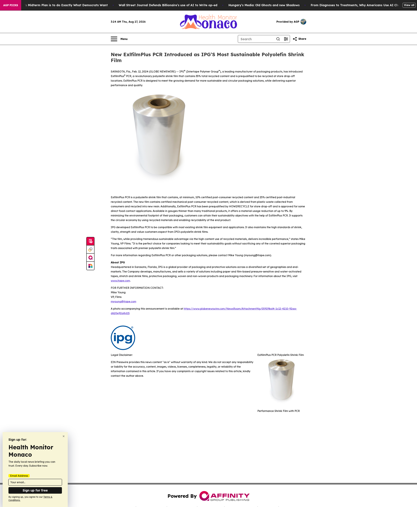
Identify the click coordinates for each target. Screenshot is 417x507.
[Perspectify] (90, 249)
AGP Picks (10, 5)
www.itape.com (120, 280)
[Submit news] (90, 241)
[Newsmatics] (90, 266)
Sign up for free (35, 490)
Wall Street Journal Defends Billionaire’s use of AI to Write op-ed (168, 5)
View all (409, 5)
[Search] (278, 39)
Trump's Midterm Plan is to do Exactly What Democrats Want (61, 5)
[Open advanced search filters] (286, 39)
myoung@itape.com (123, 301)
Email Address (19, 475)
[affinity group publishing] (90, 258)
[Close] (63, 436)
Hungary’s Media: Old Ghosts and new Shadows (264, 5)
